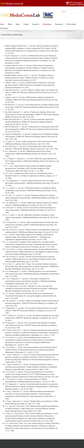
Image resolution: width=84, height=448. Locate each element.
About (10, 24)
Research (35, 24)
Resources (59, 24)
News (18, 24)
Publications (47, 24)
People (26, 24)
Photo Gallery (71, 24)
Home (2, 24)
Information (4, 28)
